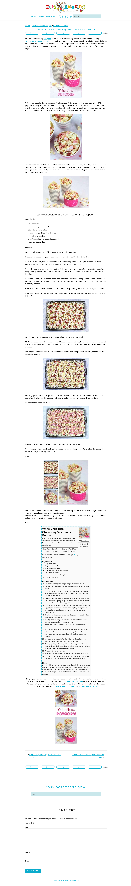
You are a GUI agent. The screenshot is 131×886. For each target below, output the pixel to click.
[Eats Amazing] (65, 7)
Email (27, 861)
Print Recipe (85, 541)
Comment (29, 827)
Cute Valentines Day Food (64, 686)
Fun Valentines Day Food (72, 681)
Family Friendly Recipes (41, 25)
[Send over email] (95, 33)
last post (47, 38)
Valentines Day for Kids (88, 686)
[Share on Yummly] (79, 33)
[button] (81, 544)
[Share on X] (63, 33)
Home (27, 25)
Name (28, 852)
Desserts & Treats (60, 25)
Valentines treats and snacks (37, 41)
